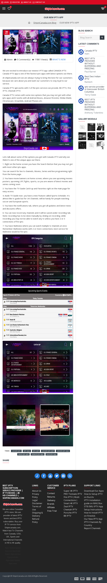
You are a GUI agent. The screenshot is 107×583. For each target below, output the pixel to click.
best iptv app (51, 454)
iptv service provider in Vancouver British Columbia (94, 89)
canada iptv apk (48, 451)
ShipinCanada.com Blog (44, 22)
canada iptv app (63, 451)
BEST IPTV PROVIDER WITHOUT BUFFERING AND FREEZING (93, 63)
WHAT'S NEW (59, 59)
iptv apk (36, 451)
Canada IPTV (91, 51)
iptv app (27, 451)
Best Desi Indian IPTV (92, 77)
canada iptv (16, 451)
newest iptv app (37, 454)
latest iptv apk (23, 454)
